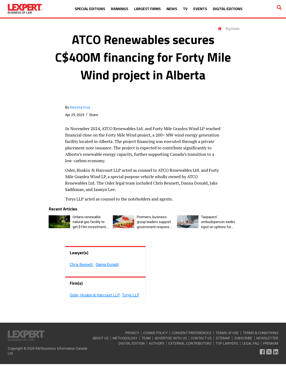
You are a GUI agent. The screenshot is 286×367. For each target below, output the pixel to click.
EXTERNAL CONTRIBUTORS (189, 343)
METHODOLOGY (125, 338)
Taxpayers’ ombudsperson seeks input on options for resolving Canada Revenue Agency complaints (218, 222)
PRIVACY (132, 333)
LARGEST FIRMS (147, 9)
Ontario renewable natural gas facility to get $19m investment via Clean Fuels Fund (89, 222)
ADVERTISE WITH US (171, 338)
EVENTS (200, 9)
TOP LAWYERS (227, 343)
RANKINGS (119, 9)
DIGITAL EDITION (132, 343)
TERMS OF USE (227, 333)
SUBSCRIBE (243, 338)
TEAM (146, 338)
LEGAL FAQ (250, 343)
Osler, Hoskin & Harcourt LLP (94, 295)
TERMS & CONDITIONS (260, 333)
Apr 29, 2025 (74, 115)
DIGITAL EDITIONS (227, 9)
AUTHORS (156, 343)
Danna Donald (107, 264)
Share (93, 115)
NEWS (172, 9)
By (77, 107)
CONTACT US (201, 338)
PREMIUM (270, 343)
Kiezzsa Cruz (80, 107)
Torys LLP (130, 295)
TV (185, 9)
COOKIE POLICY (155, 333)
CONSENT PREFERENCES (191, 333)
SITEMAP (223, 338)
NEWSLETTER (267, 338)
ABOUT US (101, 338)
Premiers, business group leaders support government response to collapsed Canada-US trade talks (154, 222)
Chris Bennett (81, 264)
